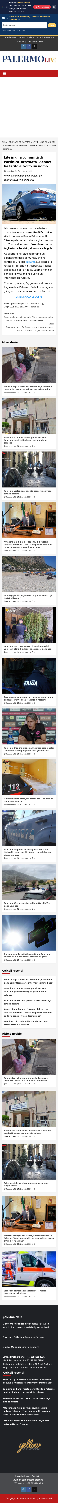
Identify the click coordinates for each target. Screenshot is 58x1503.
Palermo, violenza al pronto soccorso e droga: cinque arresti (28, 492)
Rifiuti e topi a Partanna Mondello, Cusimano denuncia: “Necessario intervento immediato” (28, 388)
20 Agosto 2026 (25, 652)
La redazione (10, 37)
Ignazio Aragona (30, 1347)
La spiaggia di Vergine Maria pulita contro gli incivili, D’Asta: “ (28, 596)
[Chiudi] (6, 7)
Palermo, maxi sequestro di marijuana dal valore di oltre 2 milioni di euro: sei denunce (27, 647)
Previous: (28, 317)
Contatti (21, 37)
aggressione (15, 303)
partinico (35, 306)
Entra (52, 25)
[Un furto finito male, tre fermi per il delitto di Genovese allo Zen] (29, 777)
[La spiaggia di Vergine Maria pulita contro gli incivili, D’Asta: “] (29, 574)
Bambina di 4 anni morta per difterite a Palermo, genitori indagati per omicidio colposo (25, 440)
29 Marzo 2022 (26, 171)
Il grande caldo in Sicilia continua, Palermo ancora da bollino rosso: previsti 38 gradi (27, 955)
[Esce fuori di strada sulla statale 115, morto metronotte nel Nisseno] (29, 1269)
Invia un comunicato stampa (40, 37)
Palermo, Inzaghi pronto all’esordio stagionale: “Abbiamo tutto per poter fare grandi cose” (29, 749)
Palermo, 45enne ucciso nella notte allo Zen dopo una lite (27, 904)
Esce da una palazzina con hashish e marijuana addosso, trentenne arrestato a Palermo (28, 698)
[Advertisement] (29, 107)
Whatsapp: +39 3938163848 (30, 41)
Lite (5, 306)
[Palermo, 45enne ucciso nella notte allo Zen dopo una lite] (29, 882)
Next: (30, 327)
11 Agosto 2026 (25, 960)
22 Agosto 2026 (25, 393)
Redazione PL (11, 171)
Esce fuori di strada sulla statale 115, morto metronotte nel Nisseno (27, 1023)
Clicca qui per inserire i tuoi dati (13, 30)
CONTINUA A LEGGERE (29, 296)
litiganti (30, 261)
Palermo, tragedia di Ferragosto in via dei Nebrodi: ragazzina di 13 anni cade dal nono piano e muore (27, 852)
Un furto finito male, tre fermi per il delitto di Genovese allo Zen (28, 800)
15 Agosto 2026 (25, 858)
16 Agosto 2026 (25, 754)
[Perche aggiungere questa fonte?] (54, 7)
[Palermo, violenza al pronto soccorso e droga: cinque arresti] (29, 469)
